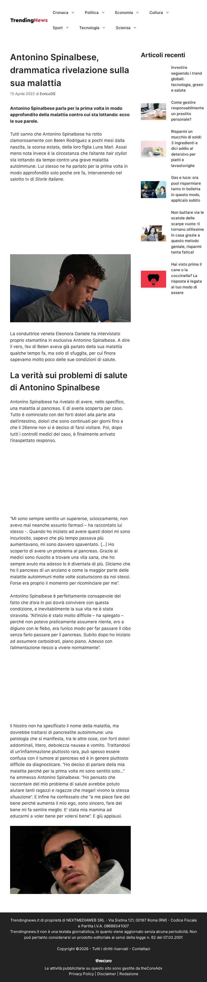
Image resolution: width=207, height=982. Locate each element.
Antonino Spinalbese (58, 777)
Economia (124, 12)
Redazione (128, 973)
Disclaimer (106, 973)
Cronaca (60, 12)
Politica (92, 12)
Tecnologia (89, 27)
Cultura (156, 12)
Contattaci (141, 948)
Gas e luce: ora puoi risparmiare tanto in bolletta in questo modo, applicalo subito (186, 189)
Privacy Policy (81, 973)
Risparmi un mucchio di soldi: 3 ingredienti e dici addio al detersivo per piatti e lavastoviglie (186, 148)
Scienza (123, 27)
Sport (58, 27)
